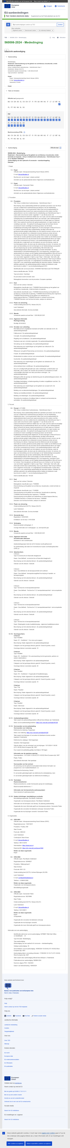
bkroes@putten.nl (19, 80)
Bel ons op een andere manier (13, 1094)
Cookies (6, 1028)
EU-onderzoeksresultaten (11, 1059)
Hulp (5, 1003)
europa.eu (18, 1083)
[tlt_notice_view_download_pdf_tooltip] (9, 120)
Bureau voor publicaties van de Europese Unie (18, 990)
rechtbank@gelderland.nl (25, 878)
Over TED (7, 1040)
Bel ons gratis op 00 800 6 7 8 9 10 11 (15, 1091)
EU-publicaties (8, 1066)
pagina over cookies (48, 1133)
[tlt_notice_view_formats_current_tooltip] (60, 148)
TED (5, 37)
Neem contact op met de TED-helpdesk (15, 1006)
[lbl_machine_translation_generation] (24, 132)
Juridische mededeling (10, 1024)
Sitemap (6, 1044)
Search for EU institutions (11, 1110)
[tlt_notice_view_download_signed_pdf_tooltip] (59, 104)
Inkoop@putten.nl (23, 188)
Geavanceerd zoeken (30, 30)
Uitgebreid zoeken (17, 30)
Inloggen (49, 6)
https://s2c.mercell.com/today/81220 (47, 722)
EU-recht (6, 1052)
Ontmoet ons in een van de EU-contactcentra (17, 1101)
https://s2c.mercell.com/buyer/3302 (32, 848)
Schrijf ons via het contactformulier (14, 1098)
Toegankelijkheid (9, 1031)
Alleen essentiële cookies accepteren (39, 1143)
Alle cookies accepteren (15, 1143)
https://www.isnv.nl (27, 845)
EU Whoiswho (8, 1063)
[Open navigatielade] (7, 50)
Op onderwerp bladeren (45, 30)
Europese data (8, 1056)
